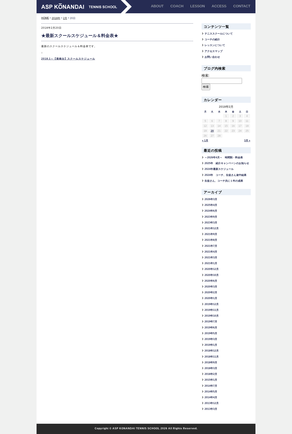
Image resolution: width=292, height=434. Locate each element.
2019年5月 (211, 333)
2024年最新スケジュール (219, 169)
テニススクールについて (219, 33)
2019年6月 (211, 327)
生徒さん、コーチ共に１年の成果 (224, 180)
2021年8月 (211, 239)
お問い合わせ (212, 56)
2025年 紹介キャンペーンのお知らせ (227, 163)
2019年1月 (211, 344)
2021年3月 (211, 257)
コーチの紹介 (212, 39)
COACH (176, 6)
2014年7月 (211, 385)
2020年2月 (211, 292)
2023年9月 (211, 216)
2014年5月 (211, 391)
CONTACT (241, 6)
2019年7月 (211, 321)
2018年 (56, 18)
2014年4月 (211, 397)
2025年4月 (211, 205)
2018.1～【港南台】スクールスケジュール (68, 58)
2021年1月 (211, 263)
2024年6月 (211, 210)
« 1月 (205, 140)
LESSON (197, 6)
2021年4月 (211, 251)
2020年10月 (212, 275)
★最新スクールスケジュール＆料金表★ (79, 35)
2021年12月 (212, 228)
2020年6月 (211, 280)
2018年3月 (211, 368)
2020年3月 (211, 286)
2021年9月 (211, 234)
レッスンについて (215, 45)
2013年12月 (212, 403)
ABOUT (157, 6)
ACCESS (219, 6)
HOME (45, 17)
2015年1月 (211, 379)
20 (212, 130)
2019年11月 (212, 309)
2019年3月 (211, 339)
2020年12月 (212, 269)
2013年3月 (211, 408)
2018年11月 (212, 356)
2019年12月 (212, 304)
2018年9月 (211, 362)
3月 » (247, 140)
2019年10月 (212, 315)
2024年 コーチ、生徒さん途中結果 (225, 175)
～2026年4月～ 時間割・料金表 (224, 157)
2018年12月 (212, 350)
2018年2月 (211, 374)
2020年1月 (211, 298)
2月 (65, 18)
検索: (205, 75)
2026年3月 (211, 199)
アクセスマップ (214, 51)
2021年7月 (211, 245)
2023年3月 (211, 222)
